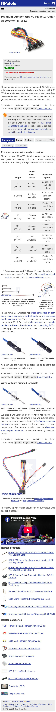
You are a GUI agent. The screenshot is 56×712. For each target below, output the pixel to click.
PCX (12, 63)
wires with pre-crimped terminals (32, 129)
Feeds (28, 701)
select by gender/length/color (21, 132)
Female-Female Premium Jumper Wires (26, 626)
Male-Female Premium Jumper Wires (25, 633)
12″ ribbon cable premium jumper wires (34, 77)
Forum (11, 704)
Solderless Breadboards (19, 663)
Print (7, 701)
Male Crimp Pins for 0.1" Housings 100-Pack (29, 599)
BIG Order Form (19, 706)
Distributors (7, 706)
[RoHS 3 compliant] (9, 68)
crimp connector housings (33, 501)
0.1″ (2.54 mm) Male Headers (21, 671)
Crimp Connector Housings (21, 656)
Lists (50, 704)
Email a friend (17, 701)
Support (25, 704)
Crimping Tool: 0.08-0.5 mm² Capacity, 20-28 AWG (31, 614)
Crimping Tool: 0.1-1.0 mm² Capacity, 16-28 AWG (31, 606)
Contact (35, 706)
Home (5, 704)
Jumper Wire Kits (16, 694)
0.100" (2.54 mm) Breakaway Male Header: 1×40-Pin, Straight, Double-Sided (31, 569)
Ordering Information (38, 704)
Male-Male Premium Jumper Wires (24, 641)
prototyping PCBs (46, 325)
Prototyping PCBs (16, 686)
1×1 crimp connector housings (32, 277)
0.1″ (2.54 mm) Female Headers (23, 679)
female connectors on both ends (22, 316)
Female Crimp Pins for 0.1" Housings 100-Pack (30, 591)
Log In (46, 3)
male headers (35, 322)
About (28, 706)
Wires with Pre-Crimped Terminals (24, 648)
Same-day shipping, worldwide (42, 11)
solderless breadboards (21, 325)
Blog (18, 704)
